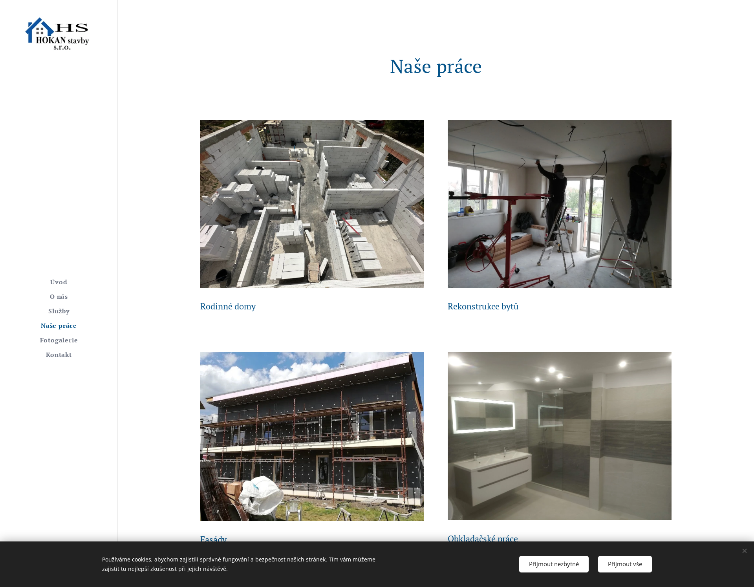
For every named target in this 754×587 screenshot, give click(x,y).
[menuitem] (58, 282)
